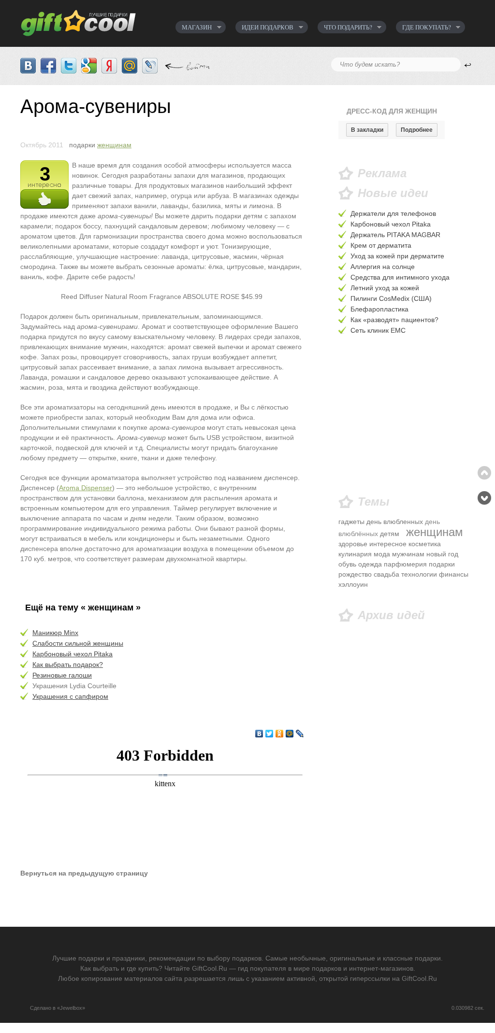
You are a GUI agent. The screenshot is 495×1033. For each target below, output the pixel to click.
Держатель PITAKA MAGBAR (395, 235)
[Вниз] (484, 498)
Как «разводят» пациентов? (394, 320)
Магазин (193, 27)
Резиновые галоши (62, 675)
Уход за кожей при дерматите (397, 256)
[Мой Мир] (290, 733)
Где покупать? (423, 27)
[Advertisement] (406, 415)
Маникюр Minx (55, 633)
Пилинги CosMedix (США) (391, 298)
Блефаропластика (379, 309)
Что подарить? (345, 27)
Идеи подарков (264, 27)
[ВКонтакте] (259, 733)
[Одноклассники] (280, 733)
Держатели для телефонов (393, 213)
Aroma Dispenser (85, 488)
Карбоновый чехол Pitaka (72, 654)
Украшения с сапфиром (70, 696)
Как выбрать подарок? (67, 664)
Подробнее (417, 130)
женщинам (114, 145)
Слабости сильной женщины (77, 643)
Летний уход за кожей (384, 288)
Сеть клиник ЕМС (378, 330)
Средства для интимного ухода (400, 277)
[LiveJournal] (300, 733)
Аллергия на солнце (382, 266)
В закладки (367, 130)
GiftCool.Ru (86, 20)
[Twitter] (269, 733)
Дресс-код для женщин (392, 111)
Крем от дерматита (380, 245)
